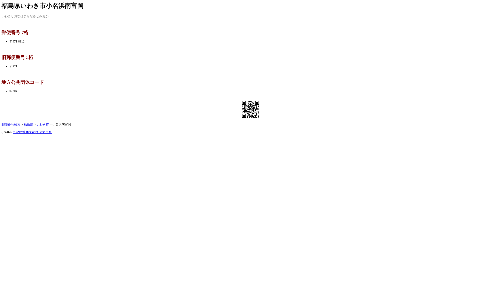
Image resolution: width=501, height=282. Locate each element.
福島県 (28, 124)
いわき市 (42, 124)
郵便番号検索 (11, 124)
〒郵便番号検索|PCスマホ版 (32, 132)
